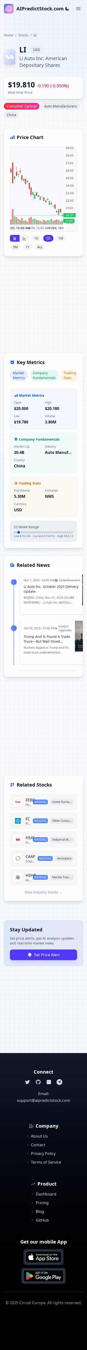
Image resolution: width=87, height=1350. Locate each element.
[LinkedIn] (49, 1082)
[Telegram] (59, 1082)
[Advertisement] (43, 307)
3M (15, 247)
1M (60, 238)
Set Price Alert (47, 954)
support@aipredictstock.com (43, 1100)
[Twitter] (27, 1082)
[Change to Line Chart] (24, 238)
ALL (40, 247)
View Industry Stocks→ (43, 892)
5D (48, 238)
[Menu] (78, 9)
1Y (27, 247)
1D (36, 238)
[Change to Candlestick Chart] (15, 238)
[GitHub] (38, 1082)
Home (8, 35)
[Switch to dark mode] (67, 8)
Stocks (23, 35)
